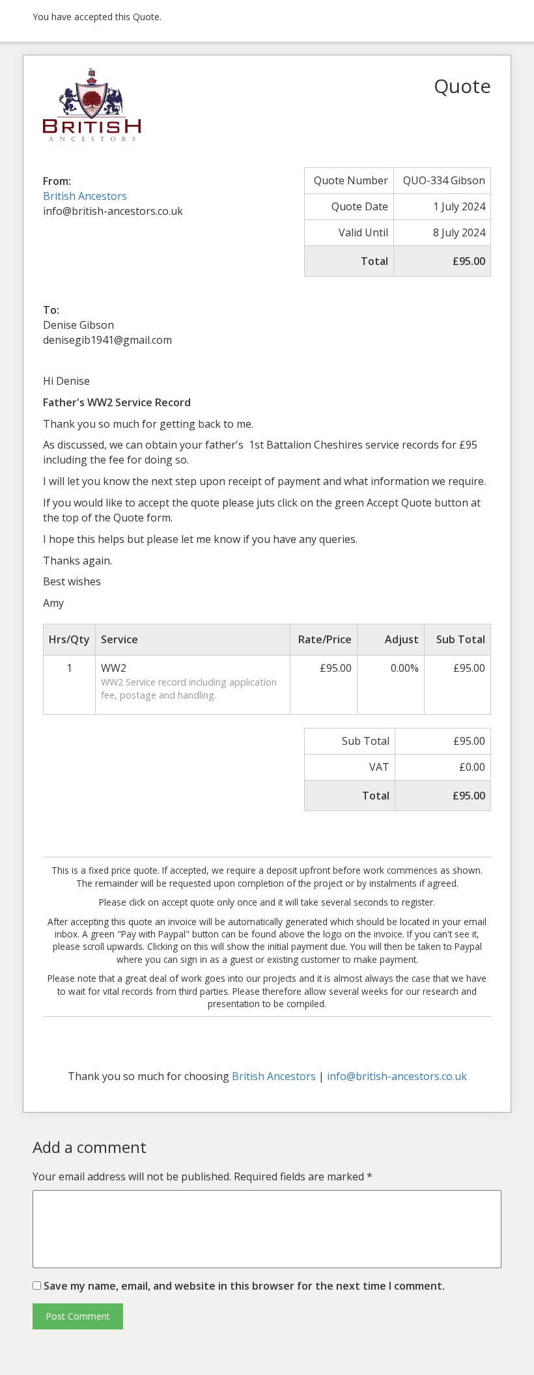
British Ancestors (85, 196)
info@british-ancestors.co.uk (397, 1076)
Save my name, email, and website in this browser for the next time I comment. (244, 1286)
